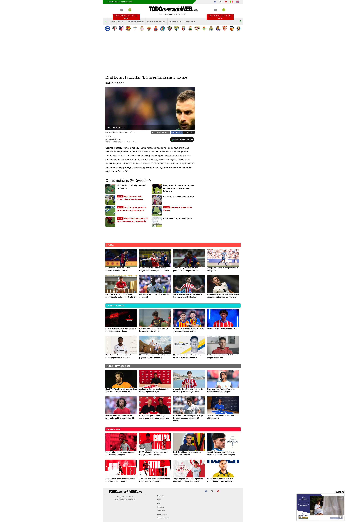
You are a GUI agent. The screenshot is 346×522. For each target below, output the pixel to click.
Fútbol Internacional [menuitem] (156, 21)
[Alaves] (107, 28)
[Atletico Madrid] (121, 28)
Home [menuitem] (112, 21)
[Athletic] (114, 28)
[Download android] (130, 11)
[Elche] (149, 28)
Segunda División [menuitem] (136, 21)
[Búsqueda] (241, 21)
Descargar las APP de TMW (126, 17)
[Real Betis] (204, 28)
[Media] (225, 2)
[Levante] (169, 28)
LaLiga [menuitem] (121, 21)
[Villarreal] (238, 28)
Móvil (159, 500)
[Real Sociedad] (218, 28)
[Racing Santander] (190, 28)
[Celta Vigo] (135, 28)
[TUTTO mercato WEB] (231, 2)
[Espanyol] (156, 28)
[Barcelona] (128, 28)
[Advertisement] (173, 52)
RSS (158, 503)
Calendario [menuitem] (190, 21)
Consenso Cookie (163, 518)
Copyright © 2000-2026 (125, 497)
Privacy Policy (162, 514)
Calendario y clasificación (120, 2)
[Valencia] (231, 28)
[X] (220, 2)
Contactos (160, 507)
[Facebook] (215, 2)
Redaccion (160, 496)
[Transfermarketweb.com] (237, 2)
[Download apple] (122, 11)
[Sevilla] (224, 28)
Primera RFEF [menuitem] (175, 21)
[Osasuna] (183, 28)
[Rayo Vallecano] (197, 28)
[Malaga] (176, 28)
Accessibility (161, 510)
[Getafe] (162, 28)
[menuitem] (105, 21)
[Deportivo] (142, 28)
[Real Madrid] (211, 28)
